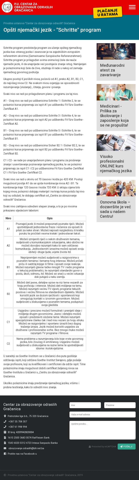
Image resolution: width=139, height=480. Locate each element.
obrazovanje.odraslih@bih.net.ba (25, 448)
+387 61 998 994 (16, 426)
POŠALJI (127, 446)
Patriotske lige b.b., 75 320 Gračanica (27, 416)
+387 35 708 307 (16, 421)
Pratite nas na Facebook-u (21, 453)
